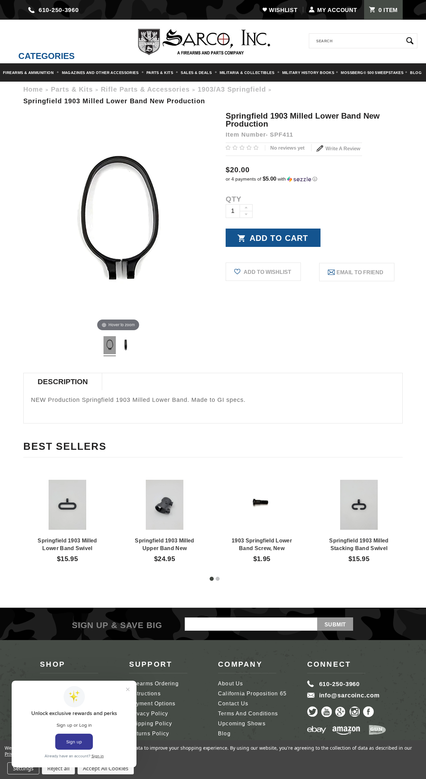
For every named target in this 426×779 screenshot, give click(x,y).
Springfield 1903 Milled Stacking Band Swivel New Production (358, 548)
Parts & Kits (160, 73)
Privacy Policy (148, 713)
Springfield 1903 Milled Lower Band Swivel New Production (67, 548)
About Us (230, 683)
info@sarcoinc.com (349, 695)
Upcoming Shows (242, 723)
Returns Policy (149, 733)
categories (46, 56)
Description (63, 382)
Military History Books (308, 73)
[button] (314, 179)
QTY (234, 199)
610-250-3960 (59, 10)
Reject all (58, 768)
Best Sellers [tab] (64, 446)
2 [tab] (218, 579)
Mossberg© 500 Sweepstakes (372, 73)
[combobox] (363, 40)
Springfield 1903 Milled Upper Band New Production (164, 548)
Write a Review (342, 148)
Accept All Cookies (105, 768)
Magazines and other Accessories (101, 73)
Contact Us (233, 703)
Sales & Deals (197, 73)
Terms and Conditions (248, 713)
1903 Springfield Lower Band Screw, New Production (262, 548)
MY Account (337, 10)
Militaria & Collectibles (248, 73)
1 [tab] (212, 579)
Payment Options (152, 703)
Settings (23, 768)
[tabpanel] (67, 515)
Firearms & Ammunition (29, 73)
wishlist (283, 10)
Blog (416, 73)
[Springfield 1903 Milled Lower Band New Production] (110, 346)
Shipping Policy (150, 723)
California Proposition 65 (252, 693)
